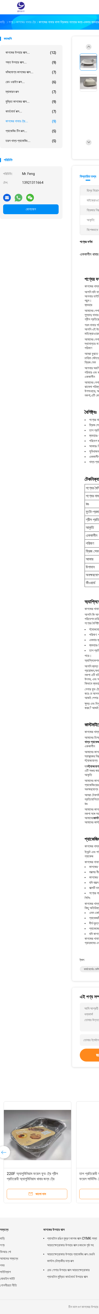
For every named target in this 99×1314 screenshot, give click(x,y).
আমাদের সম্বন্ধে (9, 1258)
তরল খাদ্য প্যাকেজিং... (31, 141)
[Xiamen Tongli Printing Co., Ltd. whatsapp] (18, 196)
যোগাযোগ (31, 209)
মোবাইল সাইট (7, 1278)
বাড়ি (2, 1238)
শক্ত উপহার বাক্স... (31, 62)
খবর (2, 1265)
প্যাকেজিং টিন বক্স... (31, 131)
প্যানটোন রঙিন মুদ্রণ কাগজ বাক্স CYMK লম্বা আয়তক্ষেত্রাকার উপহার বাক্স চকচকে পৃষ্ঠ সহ (72, 1241)
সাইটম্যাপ (5, 1272)
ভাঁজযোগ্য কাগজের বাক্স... (31, 72)
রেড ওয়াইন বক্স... (31, 82)
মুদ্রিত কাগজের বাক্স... (31, 102)
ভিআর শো (5, 1252)
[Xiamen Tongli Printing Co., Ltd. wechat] (30, 196)
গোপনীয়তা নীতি (8, 1285)
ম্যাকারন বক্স (31, 92)
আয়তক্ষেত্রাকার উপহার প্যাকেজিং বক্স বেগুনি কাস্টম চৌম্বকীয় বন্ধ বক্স (71, 1257)
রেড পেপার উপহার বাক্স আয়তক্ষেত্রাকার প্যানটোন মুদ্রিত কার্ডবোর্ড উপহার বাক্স (68, 1273)
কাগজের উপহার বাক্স (54, 1229)
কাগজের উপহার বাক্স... (31, 52)
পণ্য (2, 1245)
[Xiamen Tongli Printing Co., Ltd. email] (7, 196)
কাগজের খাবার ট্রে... (31, 121)
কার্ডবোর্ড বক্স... (31, 111)
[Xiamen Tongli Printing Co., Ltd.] (21, 7)
